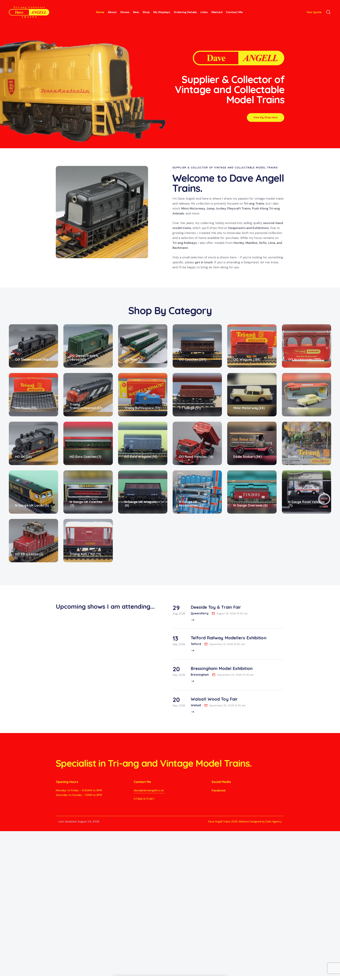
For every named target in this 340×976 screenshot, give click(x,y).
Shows (124, 12)
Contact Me (234, 12)
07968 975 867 (144, 799)
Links (204, 12)
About (112, 12)
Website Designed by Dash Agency (260, 821)
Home (100, 12)
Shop (146, 12)
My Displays (161, 12)
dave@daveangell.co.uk (149, 790)
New (136, 12)
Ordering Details (185, 12)
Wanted (216, 12)
